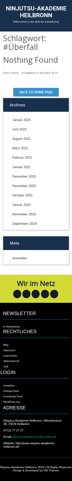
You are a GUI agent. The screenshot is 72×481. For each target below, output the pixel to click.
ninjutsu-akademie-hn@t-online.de (34, 436)
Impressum (9, 350)
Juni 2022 (19, 129)
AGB (5, 366)
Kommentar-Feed (12, 396)
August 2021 (21, 139)
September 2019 (24, 224)
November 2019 (24, 214)
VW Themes (51, 470)
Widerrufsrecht (11, 361)
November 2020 (24, 186)
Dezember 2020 (24, 176)
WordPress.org (11, 402)
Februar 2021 (22, 158)
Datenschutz (10, 355)
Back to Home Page (36, 92)
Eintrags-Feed (11, 391)
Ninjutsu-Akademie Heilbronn (36, 12)
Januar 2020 (21, 205)
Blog (5, 345)
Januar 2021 (21, 167)
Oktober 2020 (22, 195)
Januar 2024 (21, 120)
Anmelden (19, 258)
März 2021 (20, 148)
